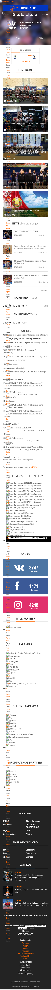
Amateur (8, 928)
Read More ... (43, 235)
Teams (8, 465)
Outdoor (8, 213)
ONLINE (6, 821)
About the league (33, 821)
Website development (19, 986)
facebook (22, 14)
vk (18, 14)
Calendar (8, 617)
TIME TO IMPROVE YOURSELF (26, 231)
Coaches (8, 325)
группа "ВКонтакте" (16, 538)
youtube (31, 14)
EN (47, 14)
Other (7, 432)
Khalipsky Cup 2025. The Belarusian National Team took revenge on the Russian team (29, 877)
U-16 (18, 305)
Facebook (25, 943)
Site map (6, 857)
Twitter (25, 948)
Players (8, 623)
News (7, 335)
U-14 (11, 305)
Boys (7, 892)
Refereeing (9, 330)
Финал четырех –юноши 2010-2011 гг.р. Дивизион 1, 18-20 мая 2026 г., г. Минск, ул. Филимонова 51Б (24, 56)
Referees (8, 350)
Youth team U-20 (7, 513)
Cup (7, 391)
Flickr (25, 958)
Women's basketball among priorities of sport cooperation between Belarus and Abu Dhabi (30, 247)
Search (14, 14)
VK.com (25, 946)
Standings (9, 597)
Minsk (8, 243)
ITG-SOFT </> (33, 986)
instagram (36, 14)
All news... (44, 291)
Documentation (9, 834)
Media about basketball (9, 439)
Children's (9, 918)
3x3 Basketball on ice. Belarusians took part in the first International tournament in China (31, 904)
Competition (31, 853)
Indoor (8, 207)
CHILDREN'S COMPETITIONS (32, 825)
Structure (8, 70)
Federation (9, 24)
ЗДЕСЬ (34, 467)
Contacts (8, 95)
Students (8, 923)
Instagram (25, 951)
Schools (8, 238)
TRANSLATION (25, 8)
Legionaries (9, 426)
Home (8, 19)
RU (43, 14)
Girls (7, 897)
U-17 (24, 305)
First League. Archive (8, 762)
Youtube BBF (25, 956)
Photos (8, 908)
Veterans (8, 933)
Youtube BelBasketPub (25, 953)
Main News (7, 824)
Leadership (31, 850)
